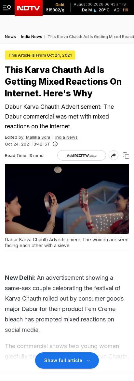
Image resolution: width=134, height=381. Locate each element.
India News (66, 137)
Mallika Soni (38, 137)
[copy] (126, 155)
